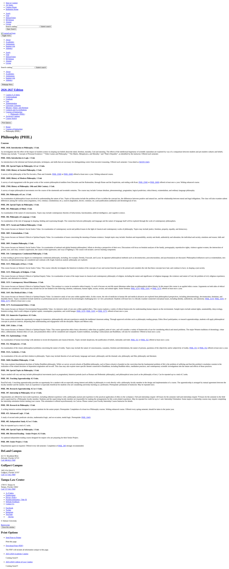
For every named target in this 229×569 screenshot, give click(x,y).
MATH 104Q (144, 162)
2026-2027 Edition (12, 89)
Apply (8, 13)
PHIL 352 (145, 340)
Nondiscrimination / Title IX (16, 500)
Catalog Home (11, 7)
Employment (10, 495)
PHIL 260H (68, 174)
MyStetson (10, 20)
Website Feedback (12, 502)
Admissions (10, 44)
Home (8, 127)
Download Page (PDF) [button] (14, 546)
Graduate (9, 99)
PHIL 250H (56, 174)
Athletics (9, 48)
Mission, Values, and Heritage (17, 108)
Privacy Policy (11, 497)
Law (7, 101)
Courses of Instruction (14, 112)
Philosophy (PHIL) (17, 114)
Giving (8, 24)
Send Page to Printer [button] (13, 538)
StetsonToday (11, 18)
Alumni (8, 22)
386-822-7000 (8, 460)
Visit (7, 16)
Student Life (10, 46)
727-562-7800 (8, 475)
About (8, 40)
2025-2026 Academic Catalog (17, 554)
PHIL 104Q (86, 417)
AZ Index (9, 5)
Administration (11, 103)
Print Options (6, 123)
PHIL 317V (156, 288)
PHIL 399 (62, 446)
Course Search (11, 118)
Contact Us (10, 504)
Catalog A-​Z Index (13, 95)
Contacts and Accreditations (16, 110)
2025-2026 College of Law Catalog (19, 562)
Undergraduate (11, 97)
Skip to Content (12, 3)
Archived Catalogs (13, 116)
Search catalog (11, 26)
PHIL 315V (135, 288)
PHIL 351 (134, 340)
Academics (10, 42)
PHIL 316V (145, 288)
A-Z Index (10, 493)
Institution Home (12, 9)
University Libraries (13, 106)
